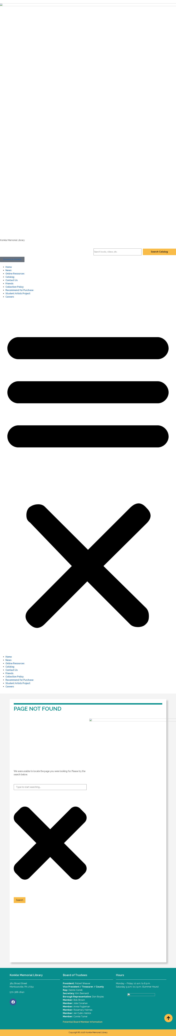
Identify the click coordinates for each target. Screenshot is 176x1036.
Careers (10, 296)
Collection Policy (15, 287)
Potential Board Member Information (82, 1022)
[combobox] (50, 787)
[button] (88, 477)
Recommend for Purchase (19, 290)
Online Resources (15, 273)
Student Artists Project (18, 293)
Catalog (10, 277)
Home (9, 267)
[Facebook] (13, 1002)
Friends (9, 283)
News (8, 270)
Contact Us (12, 280)
